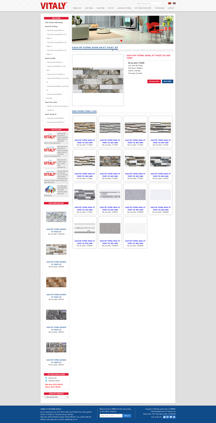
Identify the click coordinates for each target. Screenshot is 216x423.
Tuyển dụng (159, 8)
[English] (174, 4)
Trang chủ (77, 8)
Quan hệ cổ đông (124, 8)
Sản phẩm (100, 8)
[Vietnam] (169, 4)
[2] (119, 41)
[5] (126, 41)
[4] (124, 41)
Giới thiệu (89, 8)
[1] (116, 41)
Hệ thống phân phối (143, 8)
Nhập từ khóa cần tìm (162, 3)
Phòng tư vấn (52, 378)
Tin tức (111, 8)
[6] (129, 41)
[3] (121, 41)
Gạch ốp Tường (139, 50)
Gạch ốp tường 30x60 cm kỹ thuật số (159, 50)
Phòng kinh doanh (54, 381)
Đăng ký (127, 415)
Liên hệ (171, 8)
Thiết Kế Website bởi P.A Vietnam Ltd (163, 411)
